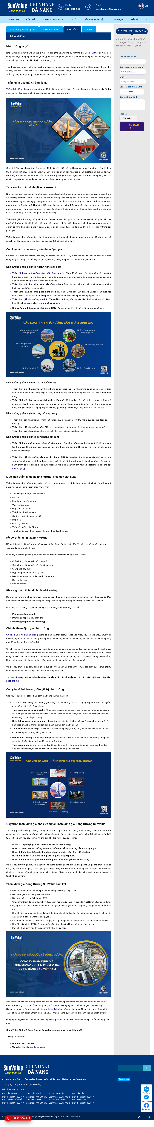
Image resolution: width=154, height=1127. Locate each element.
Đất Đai (89, 29)
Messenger (147, 1101)
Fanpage (146, 1109)
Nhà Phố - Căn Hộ (51, 29)
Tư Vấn (146, 1093)
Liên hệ (134, 19)
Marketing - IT (75, 1117)
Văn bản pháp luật (95, 19)
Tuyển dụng (117, 19)
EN (146, 5)
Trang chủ (13, 19)
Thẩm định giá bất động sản (22, 29)
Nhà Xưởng (72, 29)
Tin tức (74, 19)
